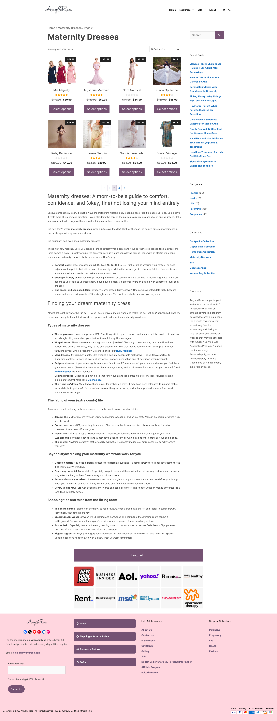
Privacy (242, 708)
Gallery (145, 651)
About (212, 9)
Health (193, 198)
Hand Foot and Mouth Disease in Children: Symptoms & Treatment (206, 142)
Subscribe (16, 689)
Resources (185, 9)
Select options (61, 109)
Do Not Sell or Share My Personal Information (166, 661)
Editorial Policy (149, 672)
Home (172, 9)
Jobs (144, 656)
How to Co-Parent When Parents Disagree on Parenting (204, 110)
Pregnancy (196, 214)
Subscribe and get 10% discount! (26, 679)
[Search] (219, 35)
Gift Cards (147, 645)
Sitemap (270, 708)
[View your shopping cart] (224, 10)
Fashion (194, 192)
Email (16, 663)
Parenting (195, 208)
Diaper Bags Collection (202, 246)
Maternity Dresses (70, 27)
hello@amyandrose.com (27, 652)
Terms (233, 708)
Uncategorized (198, 267)
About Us (146, 629)
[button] (229, 10)
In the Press (148, 640)
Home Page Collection (202, 251)
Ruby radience (124, 350)
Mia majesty (94, 379)
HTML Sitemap (256, 708)
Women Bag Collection (202, 273)
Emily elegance (63, 371)
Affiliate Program (151, 667)
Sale (200, 9)
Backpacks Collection (202, 241)
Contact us (147, 635)
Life (192, 203)
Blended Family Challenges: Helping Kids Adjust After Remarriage (205, 68)
